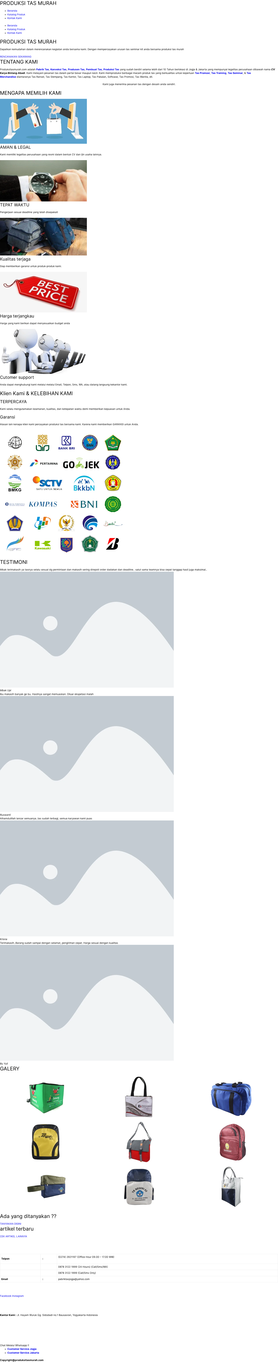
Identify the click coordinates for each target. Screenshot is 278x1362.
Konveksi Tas (58, 69)
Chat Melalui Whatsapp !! (14, 1345)
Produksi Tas (111, 69)
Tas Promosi (202, 73)
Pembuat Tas (94, 69)
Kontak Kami (14, 18)
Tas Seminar (235, 73)
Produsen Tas (76, 69)
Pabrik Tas (42, 69)
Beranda (12, 10)
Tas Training (218, 73)
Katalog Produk (16, 14)
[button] (139, 1345)
